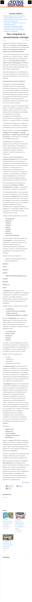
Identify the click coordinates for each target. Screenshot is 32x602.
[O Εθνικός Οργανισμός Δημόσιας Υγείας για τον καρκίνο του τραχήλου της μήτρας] (20, 515)
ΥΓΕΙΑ (4, 40)
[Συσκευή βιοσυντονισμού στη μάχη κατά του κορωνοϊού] (8, 515)
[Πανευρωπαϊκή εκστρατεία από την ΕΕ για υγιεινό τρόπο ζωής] (8, 537)
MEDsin (27, 482)
